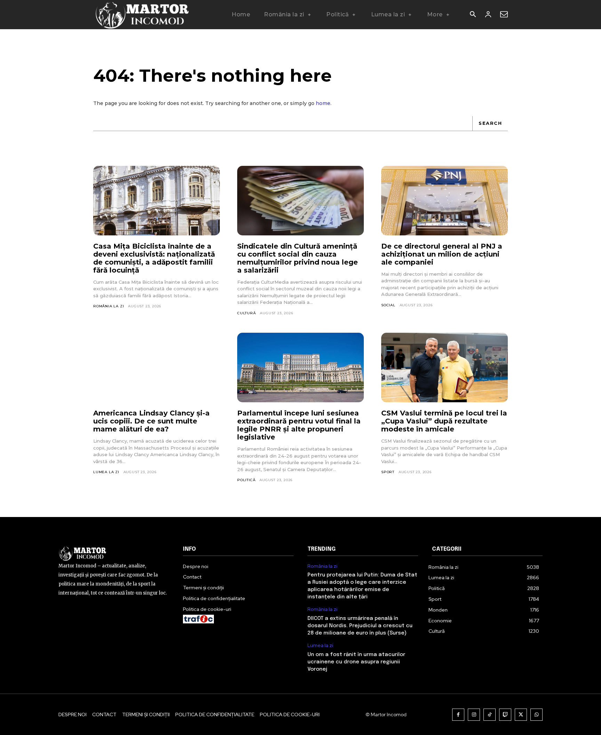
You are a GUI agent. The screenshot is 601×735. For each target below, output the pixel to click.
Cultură (246, 313)
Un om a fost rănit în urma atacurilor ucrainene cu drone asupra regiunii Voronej (356, 662)
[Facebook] (458, 715)
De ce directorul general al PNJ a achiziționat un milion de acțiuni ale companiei (441, 254)
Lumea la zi (106, 472)
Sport (387, 472)
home (323, 103)
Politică (246, 480)
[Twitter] (521, 715)
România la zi (108, 306)
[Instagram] (474, 715)
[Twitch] (505, 715)
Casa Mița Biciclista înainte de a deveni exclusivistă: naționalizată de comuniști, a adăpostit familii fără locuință (154, 258)
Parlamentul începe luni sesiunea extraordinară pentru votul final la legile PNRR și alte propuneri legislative (299, 425)
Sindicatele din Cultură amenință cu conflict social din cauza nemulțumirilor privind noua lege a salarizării (297, 258)
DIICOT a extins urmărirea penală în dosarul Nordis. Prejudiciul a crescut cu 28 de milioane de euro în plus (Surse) (359, 626)
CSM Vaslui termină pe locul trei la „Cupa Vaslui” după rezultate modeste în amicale (444, 421)
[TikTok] (489, 715)
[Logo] (141, 14)
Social (388, 305)
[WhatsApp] (536, 715)
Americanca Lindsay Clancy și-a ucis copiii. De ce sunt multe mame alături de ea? (151, 421)
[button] (473, 15)
